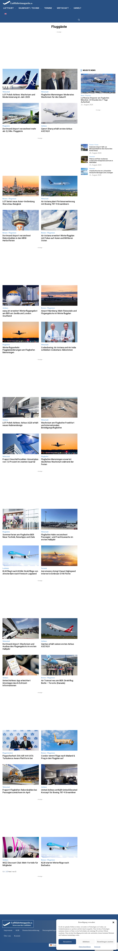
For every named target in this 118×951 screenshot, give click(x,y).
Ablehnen (86, 942)
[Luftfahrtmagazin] (19, 2)
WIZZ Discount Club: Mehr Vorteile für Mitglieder (20, 864)
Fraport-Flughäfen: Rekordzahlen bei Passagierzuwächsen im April (20, 791)
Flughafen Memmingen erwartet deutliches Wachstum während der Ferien (57, 461)
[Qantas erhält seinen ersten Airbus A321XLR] (59, 628)
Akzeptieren (67, 942)
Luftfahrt (6, 568)
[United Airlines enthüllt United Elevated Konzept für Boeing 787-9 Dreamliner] (59, 774)
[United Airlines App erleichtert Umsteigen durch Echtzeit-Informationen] (21, 665)
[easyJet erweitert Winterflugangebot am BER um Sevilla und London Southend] (21, 295)
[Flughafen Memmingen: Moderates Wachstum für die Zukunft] (59, 79)
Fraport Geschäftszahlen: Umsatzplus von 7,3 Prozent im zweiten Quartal (20, 460)
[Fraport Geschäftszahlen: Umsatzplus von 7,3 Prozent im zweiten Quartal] (21, 444)
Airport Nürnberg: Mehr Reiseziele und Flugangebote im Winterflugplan (59, 312)
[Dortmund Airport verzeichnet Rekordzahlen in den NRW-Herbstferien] (21, 220)
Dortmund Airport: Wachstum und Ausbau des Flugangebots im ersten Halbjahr (19, 646)
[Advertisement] (59, 49)
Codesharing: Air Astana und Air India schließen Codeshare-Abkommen (58, 348)
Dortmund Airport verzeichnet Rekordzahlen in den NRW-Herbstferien (17, 238)
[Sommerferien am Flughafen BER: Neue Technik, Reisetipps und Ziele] (21, 519)
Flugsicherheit (8, 753)
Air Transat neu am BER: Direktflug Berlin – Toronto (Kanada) (57, 681)
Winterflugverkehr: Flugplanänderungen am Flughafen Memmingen (19, 350)
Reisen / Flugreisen (9, 199)
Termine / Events (93, 144)
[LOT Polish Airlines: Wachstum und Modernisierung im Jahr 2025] (21, 79)
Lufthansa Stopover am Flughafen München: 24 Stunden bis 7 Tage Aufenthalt (95, 100)
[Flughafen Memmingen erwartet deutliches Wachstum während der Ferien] (59, 444)
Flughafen (6, 126)
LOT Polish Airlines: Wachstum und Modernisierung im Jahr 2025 (19, 95)
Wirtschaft (6, 92)
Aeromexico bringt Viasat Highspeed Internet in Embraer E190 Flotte (58, 572)
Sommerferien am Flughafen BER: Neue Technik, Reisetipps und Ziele (19, 535)
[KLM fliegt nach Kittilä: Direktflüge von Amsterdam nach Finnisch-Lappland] (21, 555)
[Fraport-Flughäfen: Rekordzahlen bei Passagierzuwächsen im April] (21, 774)
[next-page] (7, 871)
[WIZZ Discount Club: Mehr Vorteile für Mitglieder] (21, 847)
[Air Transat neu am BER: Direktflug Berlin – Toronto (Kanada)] (59, 665)
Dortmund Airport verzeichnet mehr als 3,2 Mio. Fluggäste (19, 130)
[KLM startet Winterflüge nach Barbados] (59, 847)
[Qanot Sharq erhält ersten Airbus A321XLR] (59, 113)
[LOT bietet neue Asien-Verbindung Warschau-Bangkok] (21, 186)
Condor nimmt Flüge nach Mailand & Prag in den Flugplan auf (58, 757)
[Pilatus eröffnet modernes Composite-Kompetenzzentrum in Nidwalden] (84, 159)
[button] (113, 922)
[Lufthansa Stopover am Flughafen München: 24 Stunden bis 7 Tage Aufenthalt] (98, 83)
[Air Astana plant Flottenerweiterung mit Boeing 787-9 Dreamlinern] (59, 186)
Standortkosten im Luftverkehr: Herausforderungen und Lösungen (101, 171)
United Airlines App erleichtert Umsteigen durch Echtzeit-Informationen (17, 683)
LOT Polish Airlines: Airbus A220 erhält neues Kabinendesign (20, 424)
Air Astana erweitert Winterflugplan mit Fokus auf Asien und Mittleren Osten (57, 238)
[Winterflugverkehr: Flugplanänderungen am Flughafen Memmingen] (21, 332)
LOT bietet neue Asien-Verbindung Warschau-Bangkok (19, 202)
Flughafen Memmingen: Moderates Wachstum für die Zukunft (57, 95)
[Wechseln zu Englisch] (5, 13)
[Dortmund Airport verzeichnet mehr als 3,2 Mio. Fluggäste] (21, 113)
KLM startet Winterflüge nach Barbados (55, 864)
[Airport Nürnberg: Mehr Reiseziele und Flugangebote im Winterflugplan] (59, 295)
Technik (44, 568)
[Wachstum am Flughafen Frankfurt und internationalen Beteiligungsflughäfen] (59, 407)
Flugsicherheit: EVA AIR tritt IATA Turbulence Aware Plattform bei (18, 757)
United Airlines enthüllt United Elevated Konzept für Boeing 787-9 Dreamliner (59, 791)
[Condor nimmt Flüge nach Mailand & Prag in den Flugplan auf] (59, 740)
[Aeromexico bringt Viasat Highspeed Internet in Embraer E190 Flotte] (59, 555)
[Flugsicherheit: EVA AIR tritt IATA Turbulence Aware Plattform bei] (21, 740)
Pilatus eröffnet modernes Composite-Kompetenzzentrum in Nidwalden (101, 160)
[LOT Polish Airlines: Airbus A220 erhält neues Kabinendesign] (21, 407)
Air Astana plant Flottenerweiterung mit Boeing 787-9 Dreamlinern (58, 202)
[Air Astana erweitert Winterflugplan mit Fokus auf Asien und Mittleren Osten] (59, 220)
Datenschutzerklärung (85, 947)
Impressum (97, 947)
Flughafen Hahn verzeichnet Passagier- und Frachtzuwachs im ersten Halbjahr (57, 537)
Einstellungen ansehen (105, 942)
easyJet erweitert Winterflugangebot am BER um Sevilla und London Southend (20, 313)
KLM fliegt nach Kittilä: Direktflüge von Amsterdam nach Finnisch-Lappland (20, 572)
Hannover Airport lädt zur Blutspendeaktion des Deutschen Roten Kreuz (100, 148)
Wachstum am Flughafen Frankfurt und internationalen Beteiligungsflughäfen (57, 425)
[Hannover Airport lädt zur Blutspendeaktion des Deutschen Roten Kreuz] (84, 147)
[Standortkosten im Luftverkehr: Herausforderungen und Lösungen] (84, 171)
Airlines (44, 126)
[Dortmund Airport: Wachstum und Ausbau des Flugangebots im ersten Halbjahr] (21, 628)
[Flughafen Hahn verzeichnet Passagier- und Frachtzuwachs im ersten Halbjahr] (59, 519)
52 (6, 871)
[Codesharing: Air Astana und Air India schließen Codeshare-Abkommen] (59, 332)
